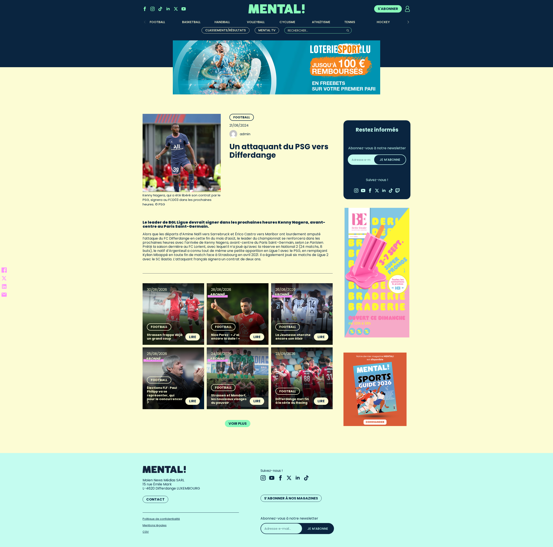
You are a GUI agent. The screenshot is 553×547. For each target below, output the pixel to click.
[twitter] (176, 9)
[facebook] (145, 9)
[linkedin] (168, 9)
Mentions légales (155, 525)
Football (241, 117)
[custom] (160, 9)
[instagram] (152, 9)
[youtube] (183, 9)
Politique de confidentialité (161, 519)
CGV (146, 532)
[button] (408, 22)
